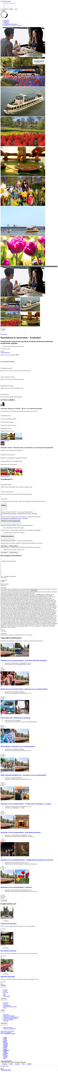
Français (5, 1046)
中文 (4, 1058)
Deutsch (5, 1042)
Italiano (5, 1049)
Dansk (5, 1041)
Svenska (5, 1057)
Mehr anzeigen (34, 590)
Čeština (5, 1040)
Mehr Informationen (5, 440)
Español (5, 1045)
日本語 (5, 1051)
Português (5, 1053)
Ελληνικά (5, 1044)
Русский (5, 1055)
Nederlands (6, 1050)
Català (5, 1038)
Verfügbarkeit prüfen (5, 352)
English (5, 1037)
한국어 (5, 1047)
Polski (4, 1054)
